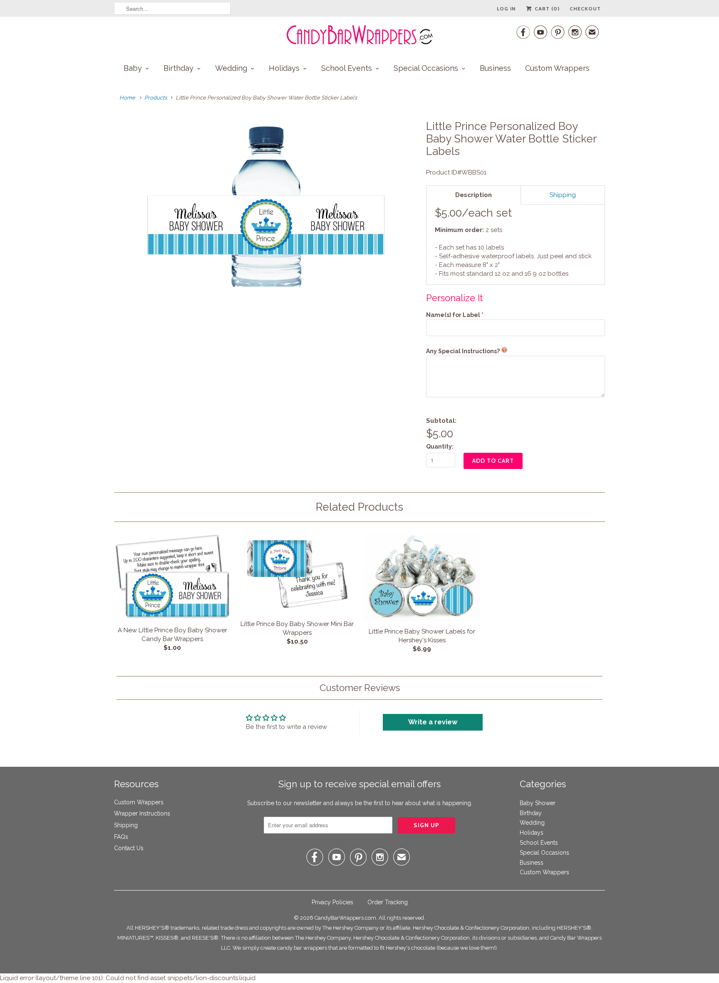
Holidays (284, 68)
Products (155, 98)
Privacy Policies (332, 902)
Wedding (231, 68)
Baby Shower (537, 803)
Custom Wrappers (557, 68)
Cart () (546, 8)
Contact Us (129, 848)
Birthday (178, 68)
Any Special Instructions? (463, 351)
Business (495, 68)
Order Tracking (387, 902)
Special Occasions (426, 68)
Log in (506, 8)
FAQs (121, 836)
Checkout (585, 8)
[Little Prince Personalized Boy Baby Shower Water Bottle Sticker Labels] (266, 203)
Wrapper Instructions (142, 813)
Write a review (432, 722)
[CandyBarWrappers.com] (359, 35)
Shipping (126, 825)
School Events (346, 68)
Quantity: (440, 446)
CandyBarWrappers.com (345, 918)
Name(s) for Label (453, 315)
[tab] (473, 195)
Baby (133, 68)
